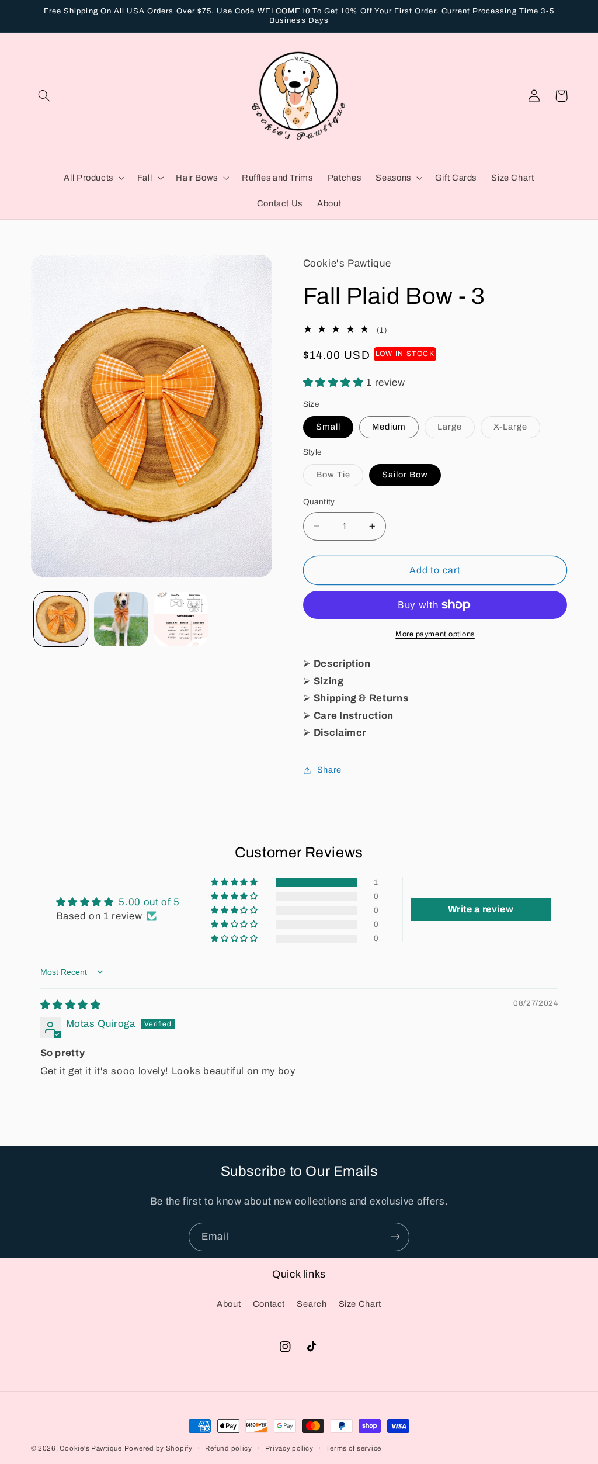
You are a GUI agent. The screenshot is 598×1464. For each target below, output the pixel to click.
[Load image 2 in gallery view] (121, 619)
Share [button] (329, 769)
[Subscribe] (395, 1237)
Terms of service (353, 1448)
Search (311, 1304)
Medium (389, 426)
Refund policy (228, 1448)
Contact (269, 1304)
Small (328, 426)
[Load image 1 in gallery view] (61, 619)
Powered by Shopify (158, 1448)
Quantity (319, 501)
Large (456, 429)
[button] (44, 95)
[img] (70, 1004)
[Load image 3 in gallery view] (180, 619)
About (229, 1304)
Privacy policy (289, 1448)
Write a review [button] (481, 909)
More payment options (435, 634)
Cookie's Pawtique (91, 1448)
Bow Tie (339, 477)
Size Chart (360, 1304)
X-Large (516, 429)
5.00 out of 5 (149, 902)
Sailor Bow (405, 474)
